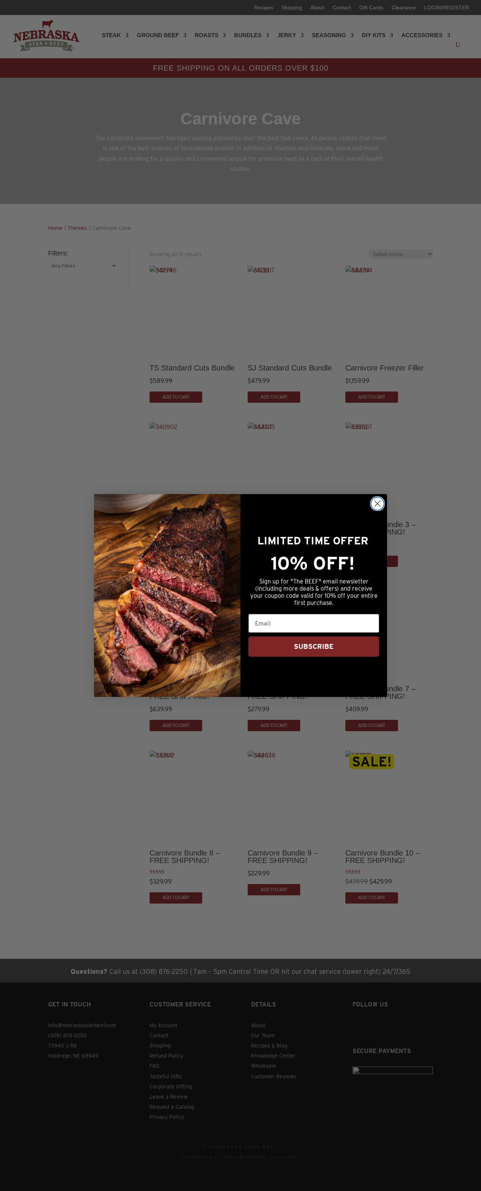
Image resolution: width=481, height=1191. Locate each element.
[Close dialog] (377, 503)
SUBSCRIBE (314, 646)
